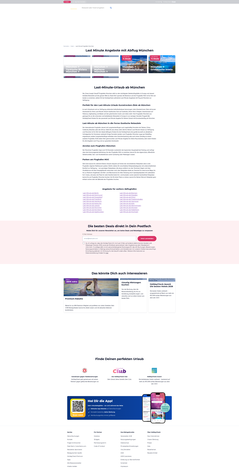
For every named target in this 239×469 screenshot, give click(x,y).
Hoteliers (97, 436)
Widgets (97, 439)
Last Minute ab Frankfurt (92, 199)
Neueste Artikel (152, 453)
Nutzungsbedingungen (128, 439)
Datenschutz (125, 443)
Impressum (124, 466)
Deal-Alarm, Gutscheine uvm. (76, 446)
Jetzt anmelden (147, 238)
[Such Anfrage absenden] (111, 8)
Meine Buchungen (73, 436)
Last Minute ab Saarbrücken (93, 212)
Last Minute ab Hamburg (92, 201)
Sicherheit (124, 463)
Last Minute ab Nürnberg (92, 210)
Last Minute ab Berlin (91, 193)
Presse (149, 443)
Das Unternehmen (153, 436)
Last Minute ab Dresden (129, 195)
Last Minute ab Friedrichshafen (131, 199)
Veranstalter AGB (126, 436)
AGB (122, 453)
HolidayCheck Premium (75, 456)
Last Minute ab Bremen (128, 193)
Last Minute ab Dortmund (92, 195)
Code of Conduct (99, 446)
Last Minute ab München (92, 208)
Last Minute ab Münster (129, 208)
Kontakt (158, 2)
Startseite (66, 46)
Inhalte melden (72, 466)
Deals (66, 2)
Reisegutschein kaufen (74, 453)
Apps (68, 460)
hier (107, 253)
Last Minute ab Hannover (129, 201)
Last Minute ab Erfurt (127, 197)
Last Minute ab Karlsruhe (92, 203)
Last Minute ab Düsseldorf (92, 197)
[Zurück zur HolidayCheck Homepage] (70, 7)
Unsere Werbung (152, 439)
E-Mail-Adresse (87, 234)
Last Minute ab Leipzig (91, 205)
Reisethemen (151, 449)
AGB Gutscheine (126, 456)
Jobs (148, 446)
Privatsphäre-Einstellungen (129, 446)
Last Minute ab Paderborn (129, 210)
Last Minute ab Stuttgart (129, 212)
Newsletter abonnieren (74, 449)
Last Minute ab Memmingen (130, 205)
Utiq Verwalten (125, 449)
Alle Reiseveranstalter (74, 463)
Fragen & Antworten (73, 443)
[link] (142, 8)
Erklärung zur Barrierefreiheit (130, 460)
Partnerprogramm (100, 443)
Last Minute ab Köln (127, 203)
